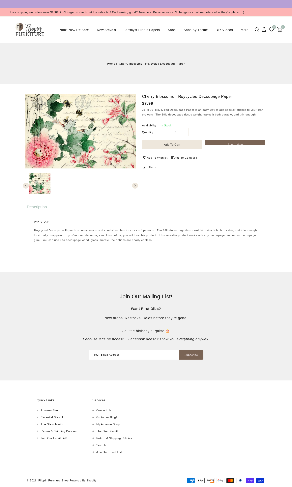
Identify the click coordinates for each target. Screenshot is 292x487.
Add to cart (172, 144)
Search (101, 445)
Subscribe (191, 354)
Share (152, 167)
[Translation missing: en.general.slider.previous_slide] (26, 186)
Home (111, 63)
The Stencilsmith (52, 424)
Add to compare (185, 157)
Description (37, 207)
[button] (257, 29)
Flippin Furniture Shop (53, 480)
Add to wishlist (157, 157)
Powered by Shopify (83, 480)
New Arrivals (106, 30)
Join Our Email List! (54, 438)
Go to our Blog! (106, 417)
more (244, 30)
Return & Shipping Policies (58, 431)
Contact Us (103, 410)
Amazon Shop (50, 410)
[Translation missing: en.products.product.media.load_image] (39, 184)
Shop (172, 30)
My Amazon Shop (108, 424)
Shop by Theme (196, 30)
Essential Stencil (52, 417)
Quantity (147, 132)
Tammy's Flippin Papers (142, 30)
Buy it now (235, 144)
